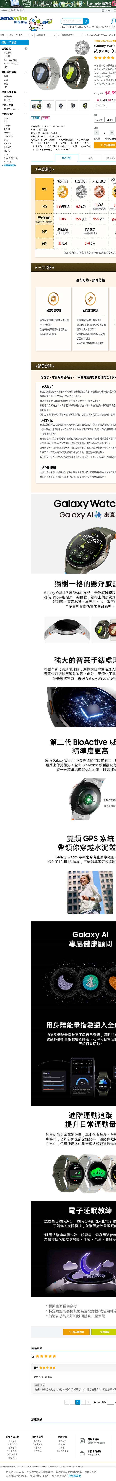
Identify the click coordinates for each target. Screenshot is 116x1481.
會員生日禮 (37, 1444)
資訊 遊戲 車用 (9, 72)
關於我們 (12, 1448)
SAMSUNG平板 (11, 158)
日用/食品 (8, 100)
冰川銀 (110, 120)
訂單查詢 (37, 1448)
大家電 (7, 56)
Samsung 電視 (10, 60)
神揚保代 (20, 10)
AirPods (87, 27)
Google (7, 125)
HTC (6, 122)
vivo (6, 154)
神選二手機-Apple (11, 109)
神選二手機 (7, 105)
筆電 (6, 76)
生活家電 (6, 48)
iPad (72, 27)
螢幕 (6, 84)
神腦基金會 (12, 1444)
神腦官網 (12, 1441)
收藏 (46, 118)
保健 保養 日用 (9, 92)
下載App (3, 10)
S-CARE (108, 10)
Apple (6, 118)
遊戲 (6, 80)
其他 (6, 67)
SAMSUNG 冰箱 (11, 64)
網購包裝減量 (62, 1451)
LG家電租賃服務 (108, 27)
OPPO (7, 129)
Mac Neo (79, 27)
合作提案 (37, 1451)
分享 (37, 118)
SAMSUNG (9, 136)
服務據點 (12, 10)
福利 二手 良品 (16, 35)
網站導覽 (12, 1458)
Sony (6, 140)
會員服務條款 (12, 1451)
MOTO (7, 151)
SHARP (7, 143)
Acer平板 (8, 162)
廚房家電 (8, 53)
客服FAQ (62, 1444)
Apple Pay (100, 105)
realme (7, 133)
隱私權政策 (12, 1454)
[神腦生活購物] (26, 22)
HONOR (7, 147)
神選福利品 (41, 35)
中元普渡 (96, 27)
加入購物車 (78, 1332)
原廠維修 (62, 1448)
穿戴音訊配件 (68, 35)
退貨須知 (62, 1441)
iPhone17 (64, 27)
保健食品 (8, 96)
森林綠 (99, 120)
